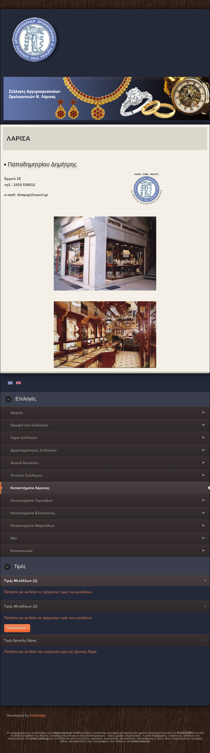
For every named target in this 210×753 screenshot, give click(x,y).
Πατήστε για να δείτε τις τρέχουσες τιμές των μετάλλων (48, 592)
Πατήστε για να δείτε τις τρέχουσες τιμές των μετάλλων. (48, 618)
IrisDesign (38, 715)
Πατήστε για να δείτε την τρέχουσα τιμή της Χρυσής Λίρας (50, 651)
